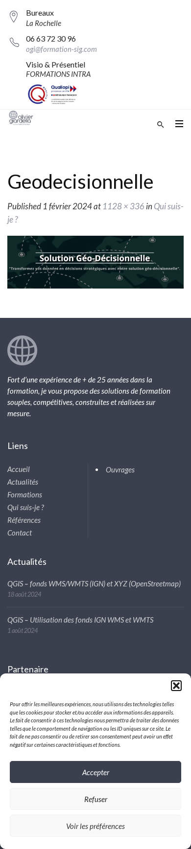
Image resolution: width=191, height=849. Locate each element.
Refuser (95, 799)
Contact (19, 532)
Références (24, 519)
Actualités (22, 481)
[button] (176, 686)
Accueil (18, 469)
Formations (24, 494)
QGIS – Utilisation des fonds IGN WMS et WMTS (80, 619)
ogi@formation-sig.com (61, 49)
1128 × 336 (123, 206)
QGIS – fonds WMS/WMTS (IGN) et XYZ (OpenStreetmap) (94, 583)
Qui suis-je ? (25, 507)
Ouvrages (120, 469)
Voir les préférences (95, 826)
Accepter (95, 772)
